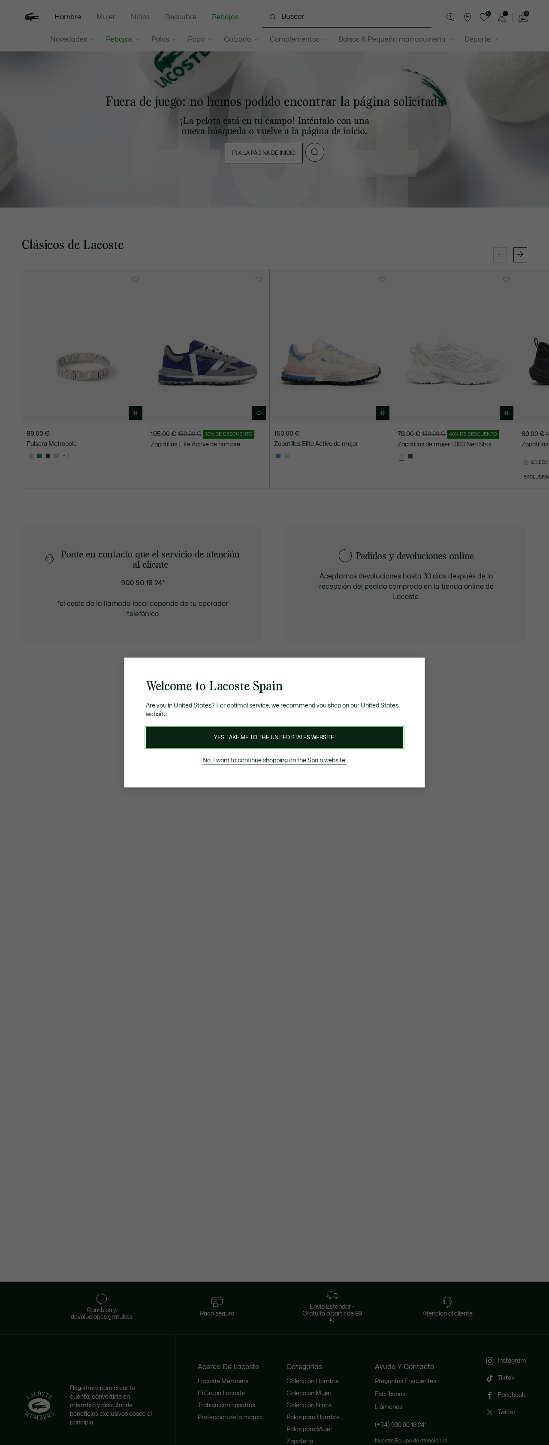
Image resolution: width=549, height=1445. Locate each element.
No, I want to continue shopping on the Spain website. (274, 760)
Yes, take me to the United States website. (274, 737)
